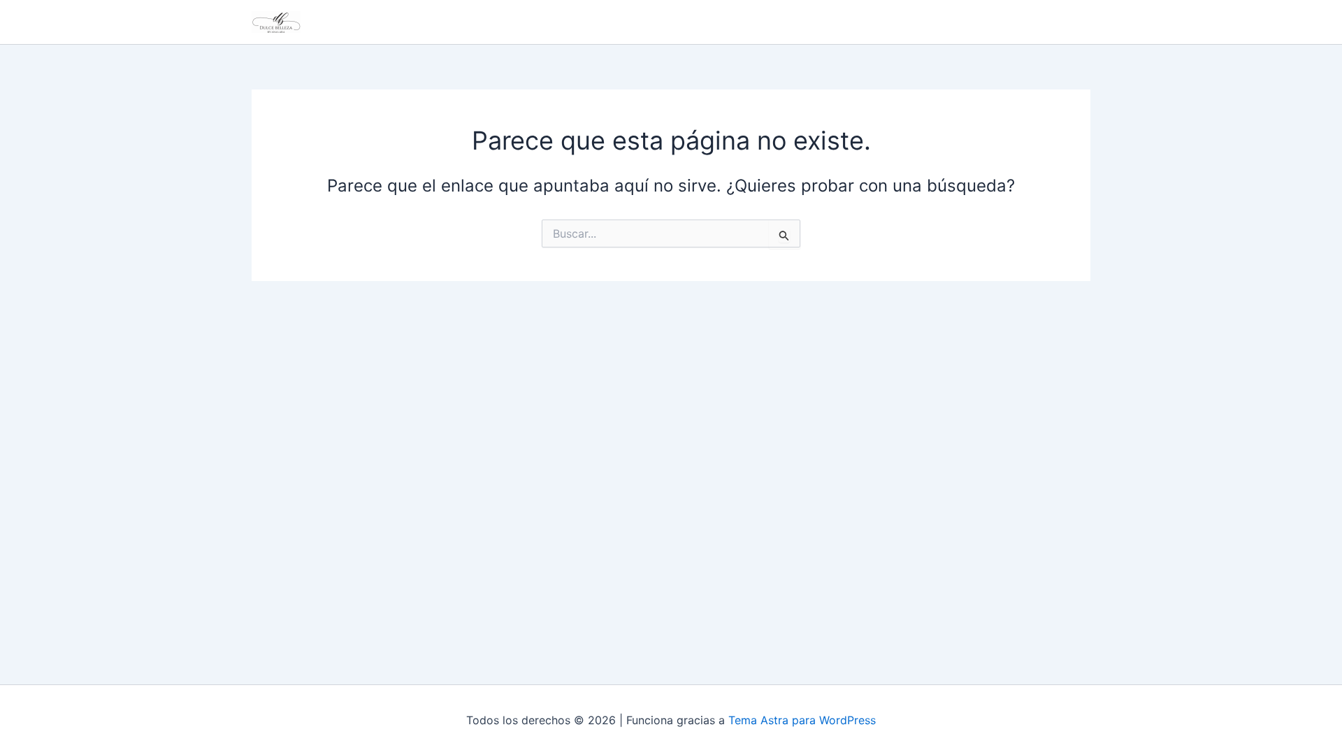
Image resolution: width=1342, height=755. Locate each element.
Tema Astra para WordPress (802, 720)
